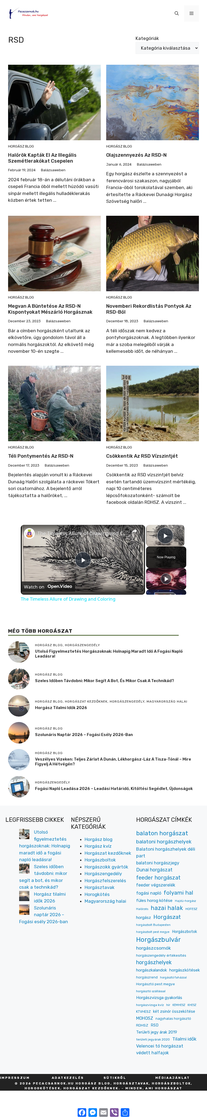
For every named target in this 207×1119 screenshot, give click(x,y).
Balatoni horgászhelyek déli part (165, 852)
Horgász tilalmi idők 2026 (61, 707)
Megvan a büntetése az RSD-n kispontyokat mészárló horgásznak (50, 309)
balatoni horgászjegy (157, 862)
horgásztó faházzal (173, 977)
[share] (134, 531)
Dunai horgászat (154, 869)
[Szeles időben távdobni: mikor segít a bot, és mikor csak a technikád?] (24, 869)
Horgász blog (21, 146)
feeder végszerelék (155, 885)
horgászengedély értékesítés (161, 955)
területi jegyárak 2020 (153, 1039)
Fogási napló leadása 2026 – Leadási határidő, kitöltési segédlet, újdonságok (114, 788)
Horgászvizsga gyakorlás (159, 997)
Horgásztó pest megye (155, 984)
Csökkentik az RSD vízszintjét (142, 456)
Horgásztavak (100, 887)
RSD (154, 1025)
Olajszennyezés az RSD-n (136, 155)
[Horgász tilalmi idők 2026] (24, 897)
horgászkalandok (151, 970)
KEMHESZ (178, 1005)
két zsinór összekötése (174, 1011)
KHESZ (192, 1005)
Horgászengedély (103, 873)
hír (168, 1005)
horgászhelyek (154, 962)
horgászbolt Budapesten (153, 925)
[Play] (166, 578)
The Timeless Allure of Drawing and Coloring (82, 533)
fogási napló (148, 893)
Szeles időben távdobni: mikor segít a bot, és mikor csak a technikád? (104, 680)
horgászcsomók (153, 948)
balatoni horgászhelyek (164, 842)
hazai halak (167, 908)
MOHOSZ (144, 1018)
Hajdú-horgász (185, 901)
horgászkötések (184, 970)
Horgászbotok (184, 931)
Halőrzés (142, 909)
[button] (176, 13)
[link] (29, 533)
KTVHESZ (143, 1012)
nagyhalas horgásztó (173, 1019)
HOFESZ (191, 909)
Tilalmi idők (184, 1039)
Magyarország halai (105, 901)
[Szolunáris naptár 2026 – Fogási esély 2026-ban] (24, 911)
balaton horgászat (162, 833)
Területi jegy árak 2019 (156, 1032)
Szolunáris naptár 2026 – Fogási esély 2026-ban (84, 734)
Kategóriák (147, 38)
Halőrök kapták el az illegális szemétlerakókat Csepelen (42, 158)
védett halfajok (152, 1052)
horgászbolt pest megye (153, 932)
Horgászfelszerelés (105, 880)
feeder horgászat (158, 877)
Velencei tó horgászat (159, 1046)
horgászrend (147, 977)
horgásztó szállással (150, 991)
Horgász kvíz (98, 846)
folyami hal (178, 892)
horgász (143, 917)
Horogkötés (97, 894)
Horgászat (167, 916)
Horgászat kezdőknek (108, 853)
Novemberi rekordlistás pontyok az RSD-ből (148, 309)
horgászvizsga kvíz (150, 1005)
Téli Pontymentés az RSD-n (40, 456)
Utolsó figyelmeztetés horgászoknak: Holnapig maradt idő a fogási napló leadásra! (44, 845)
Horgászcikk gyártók (106, 867)
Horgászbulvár (158, 939)
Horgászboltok (100, 860)
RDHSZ (142, 1025)
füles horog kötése (154, 900)
